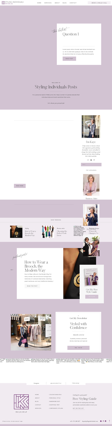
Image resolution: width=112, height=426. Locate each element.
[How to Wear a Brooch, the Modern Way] (16, 232)
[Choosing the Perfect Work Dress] (48, 232)
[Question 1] (39, 45)
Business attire (61, 228)
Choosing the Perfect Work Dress (62, 233)
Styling (27, 228)
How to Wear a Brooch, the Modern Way (30, 233)
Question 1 (71, 34)
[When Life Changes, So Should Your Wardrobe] (80, 232)
